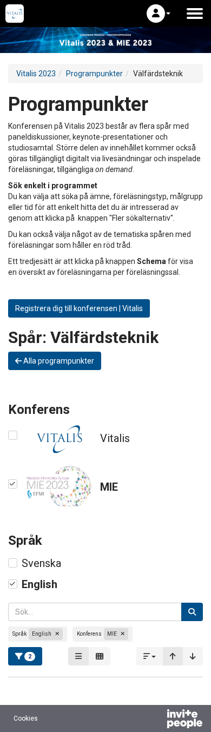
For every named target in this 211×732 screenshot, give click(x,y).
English (39, 584)
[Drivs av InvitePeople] (156, 720)
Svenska (41, 563)
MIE (109, 486)
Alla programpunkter (58, 361)
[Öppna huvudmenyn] (195, 13)
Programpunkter (94, 73)
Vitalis (115, 438)
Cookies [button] (26, 718)
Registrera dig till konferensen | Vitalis (79, 308)
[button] (159, 13)
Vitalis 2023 (36, 73)
